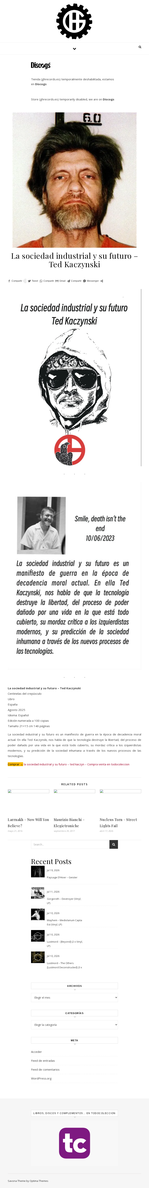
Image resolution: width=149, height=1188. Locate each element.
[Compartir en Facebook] (15, 281)
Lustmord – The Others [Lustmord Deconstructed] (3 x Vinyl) (64, 965)
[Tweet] (33, 281)
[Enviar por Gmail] (60, 281)
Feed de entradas (43, 1061)
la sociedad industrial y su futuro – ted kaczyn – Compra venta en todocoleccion (76, 764)
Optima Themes (39, 1181)
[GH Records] (74, 21)
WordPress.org (41, 1078)
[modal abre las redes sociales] (101, 281)
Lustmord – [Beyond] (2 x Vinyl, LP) (65, 944)
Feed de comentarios (45, 1069)
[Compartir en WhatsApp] (47, 281)
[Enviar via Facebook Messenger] (91, 281)
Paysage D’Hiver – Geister (62, 877)
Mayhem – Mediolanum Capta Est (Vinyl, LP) (64, 922)
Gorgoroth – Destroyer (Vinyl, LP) (64, 901)
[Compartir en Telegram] (74, 281)
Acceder (36, 1052)
